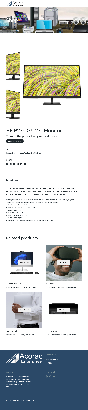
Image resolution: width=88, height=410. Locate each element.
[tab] (12, 180)
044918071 (49, 363)
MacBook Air (11, 331)
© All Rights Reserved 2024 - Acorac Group (20, 400)
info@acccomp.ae (52, 359)
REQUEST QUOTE (14, 141)
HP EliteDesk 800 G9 (55, 331)
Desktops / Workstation (24, 153)
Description (12, 180)
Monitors (37, 153)
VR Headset (51, 283)
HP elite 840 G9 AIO (15, 283)
